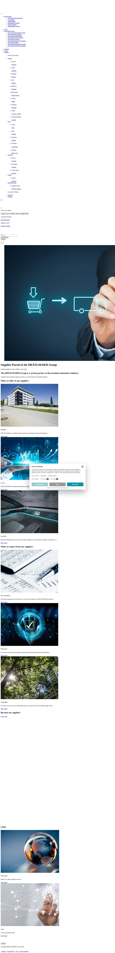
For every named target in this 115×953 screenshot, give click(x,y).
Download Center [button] (9, 31)
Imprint (4, 951)
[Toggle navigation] (2, 243)
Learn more (4, 716)
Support (6, 49)
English (6, 52)
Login (6, 50)
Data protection (24, 951)
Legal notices (10, 951)
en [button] (1, 200)
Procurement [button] (8, 16)
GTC (17, 951)
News (6, 29)
